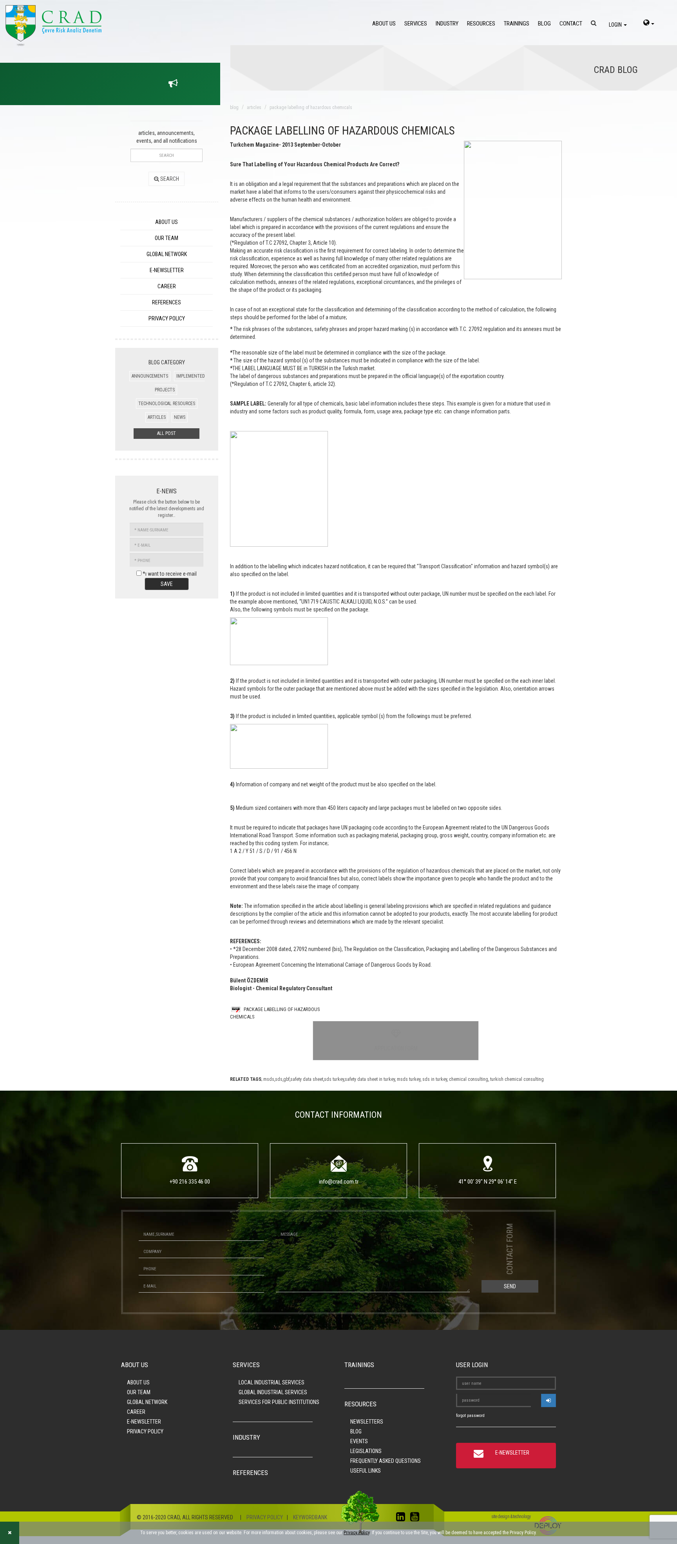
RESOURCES (481, 23)
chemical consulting (468, 1079)
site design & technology (510, 1516)
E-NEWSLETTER (167, 270)
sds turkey (334, 1079)
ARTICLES (157, 417)
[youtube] (416, 1518)
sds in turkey (434, 1079)
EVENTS (359, 1441)
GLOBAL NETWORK (167, 254)
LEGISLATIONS (366, 1451)
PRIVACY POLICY (166, 318)
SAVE (167, 584)
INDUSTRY (447, 23)
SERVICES (415, 23)
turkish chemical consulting (516, 1079)
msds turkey (408, 1079)
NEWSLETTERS (366, 1422)
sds (278, 1079)
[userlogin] (548, 1400)
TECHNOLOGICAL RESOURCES (166, 403)
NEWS (179, 417)
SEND (510, 1286)
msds (268, 1079)
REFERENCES (166, 302)
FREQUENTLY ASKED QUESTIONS (385, 1461)
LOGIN (616, 25)
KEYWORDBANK (310, 1517)
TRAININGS (516, 23)
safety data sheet (306, 1079)
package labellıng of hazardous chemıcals (311, 107)
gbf (286, 1079)
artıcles (254, 107)
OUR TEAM (166, 238)
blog (234, 107)
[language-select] (648, 23)
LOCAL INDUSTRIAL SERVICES (271, 1382)
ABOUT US (384, 23)
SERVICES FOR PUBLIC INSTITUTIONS (279, 1402)
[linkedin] (402, 1518)
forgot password (470, 1415)
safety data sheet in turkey (370, 1079)
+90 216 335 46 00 (190, 1181)
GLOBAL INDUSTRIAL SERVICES (273, 1392)
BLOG (544, 23)
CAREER (166, 286)
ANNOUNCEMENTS (150, 376)
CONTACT (570, 23)
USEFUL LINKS (365, 1471)
